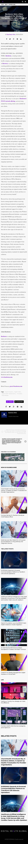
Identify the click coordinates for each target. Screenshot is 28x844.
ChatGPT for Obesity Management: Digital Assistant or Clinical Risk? (13, 673)
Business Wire (11, 34)
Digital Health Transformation (9, 393)
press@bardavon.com (16, 386)
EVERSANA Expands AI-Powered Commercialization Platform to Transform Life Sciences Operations (13, 572)
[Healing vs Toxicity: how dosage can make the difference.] (14, 691)
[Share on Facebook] (7, 39)
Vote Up (11, 401)
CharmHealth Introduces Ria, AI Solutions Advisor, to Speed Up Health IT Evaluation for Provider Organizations (14, 490)
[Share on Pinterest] (17, 39)
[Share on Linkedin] (21, 39)
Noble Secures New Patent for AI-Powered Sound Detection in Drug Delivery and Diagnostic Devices (13, 541)
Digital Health (17, 391)
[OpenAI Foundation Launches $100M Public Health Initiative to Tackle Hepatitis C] (14, 612)
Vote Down (20, 401)
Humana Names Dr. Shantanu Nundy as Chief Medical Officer (12, 516)
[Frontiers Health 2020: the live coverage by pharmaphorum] (14, 715)
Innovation (19, 393)
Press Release (5, 395)
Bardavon (8, 56)
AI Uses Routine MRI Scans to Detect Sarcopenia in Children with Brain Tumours (13, 648)
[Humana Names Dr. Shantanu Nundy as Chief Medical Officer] (14, 505)
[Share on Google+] (13, 39)
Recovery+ (6, 63)
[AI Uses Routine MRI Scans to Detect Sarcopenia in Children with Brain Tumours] (14, 637)
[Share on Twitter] (10, 39)
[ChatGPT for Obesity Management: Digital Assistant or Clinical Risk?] (14, 662)
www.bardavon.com (6, 377)
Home (2, 4)
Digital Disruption (9, 391)
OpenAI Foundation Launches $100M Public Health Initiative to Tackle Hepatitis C (13, 623)
